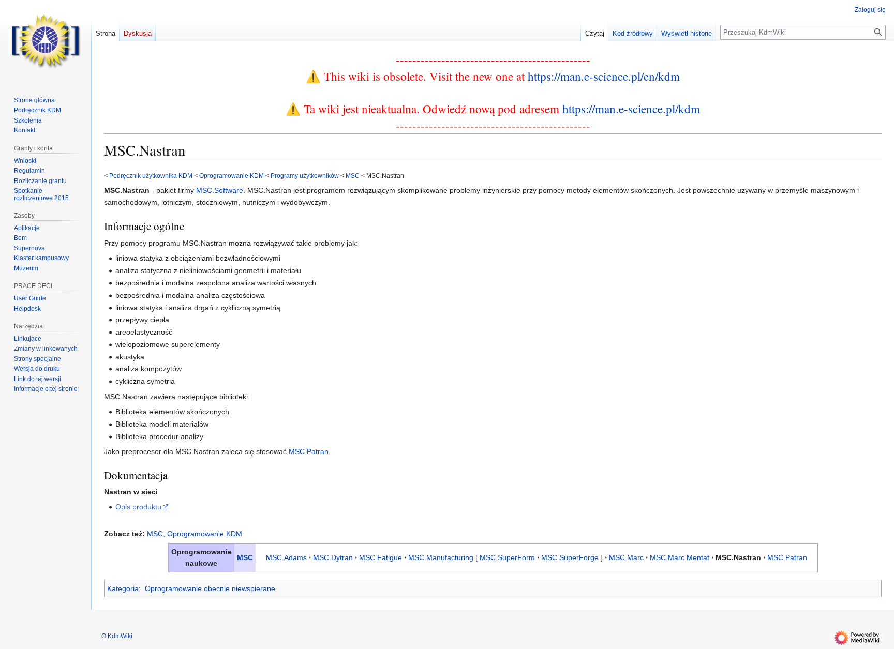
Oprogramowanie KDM (231, 175)
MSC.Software (219, 190)
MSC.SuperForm (507, 557)
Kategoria (123, 588)
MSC (353, 175)
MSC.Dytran (333, 557)
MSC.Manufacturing (440, 557)
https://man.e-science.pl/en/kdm (604, 76)
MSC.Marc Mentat (679, 557)
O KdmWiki (116, 636)
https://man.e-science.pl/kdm (631, 108)
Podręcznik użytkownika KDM (150, 175)
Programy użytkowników (305, 175)
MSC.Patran (309, 451)
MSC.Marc (626, 557)
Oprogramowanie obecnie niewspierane (210, 588)
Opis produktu (138, 507)
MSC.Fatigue (380, 557)
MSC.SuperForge (570, 557)
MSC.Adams (286, 557)
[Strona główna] (45, 41)
